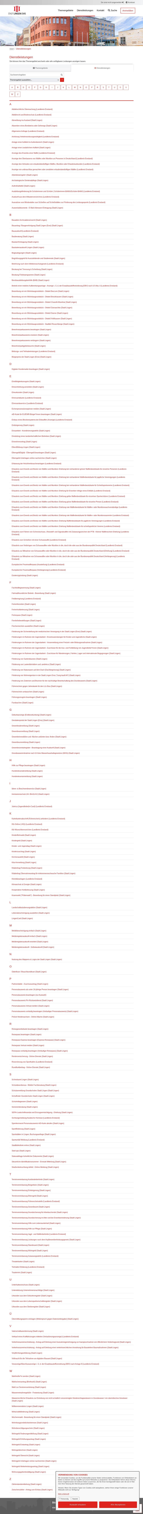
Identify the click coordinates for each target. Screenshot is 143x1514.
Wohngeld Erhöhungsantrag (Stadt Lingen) (29, 1439)
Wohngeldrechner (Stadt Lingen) (25, 1450)
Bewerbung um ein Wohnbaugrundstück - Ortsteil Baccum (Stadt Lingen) (40, 291)
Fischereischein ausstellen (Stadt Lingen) (28, 626)
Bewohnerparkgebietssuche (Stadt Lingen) (29, 346)
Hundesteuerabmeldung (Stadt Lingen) (27, 771)
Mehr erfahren (63, 1494)
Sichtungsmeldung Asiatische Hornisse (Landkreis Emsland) (36, 1118)
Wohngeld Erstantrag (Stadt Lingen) (26, 1445)
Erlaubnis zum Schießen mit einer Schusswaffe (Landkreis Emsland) (39, 540)
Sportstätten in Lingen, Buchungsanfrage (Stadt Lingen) (34, 1134)
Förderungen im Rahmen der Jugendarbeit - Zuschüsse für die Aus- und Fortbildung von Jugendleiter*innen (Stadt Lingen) (60, 648)
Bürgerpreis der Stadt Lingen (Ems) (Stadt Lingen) (31, 357)
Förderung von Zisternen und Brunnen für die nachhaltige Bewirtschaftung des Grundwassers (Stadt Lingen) (54, 681)
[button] (112, 10)
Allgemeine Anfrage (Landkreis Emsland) (28, 131)
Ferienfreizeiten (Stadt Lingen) (24, 604)
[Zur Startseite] (17, 11)
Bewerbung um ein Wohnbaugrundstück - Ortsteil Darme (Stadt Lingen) (40, 313)
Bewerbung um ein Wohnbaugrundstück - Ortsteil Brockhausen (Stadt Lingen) (42, 297)
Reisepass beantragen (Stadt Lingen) (26, 1034)
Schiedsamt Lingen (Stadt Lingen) (25, 1080)
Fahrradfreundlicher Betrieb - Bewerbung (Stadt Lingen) (34, 593)
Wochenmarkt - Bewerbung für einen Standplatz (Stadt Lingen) (36, 1417)
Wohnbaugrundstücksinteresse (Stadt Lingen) (30, 1423)
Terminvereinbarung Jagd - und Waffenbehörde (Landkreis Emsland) (39, 1234)
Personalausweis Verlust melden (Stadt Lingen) (30, 1006)
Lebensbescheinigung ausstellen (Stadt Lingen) (31, 913)
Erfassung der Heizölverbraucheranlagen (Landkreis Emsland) (36, 463)
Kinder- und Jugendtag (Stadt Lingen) (26, 846)
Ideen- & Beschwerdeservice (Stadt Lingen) (29, 789)
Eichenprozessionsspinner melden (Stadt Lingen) (31, 409)
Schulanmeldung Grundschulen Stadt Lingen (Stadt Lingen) (35, 1090)
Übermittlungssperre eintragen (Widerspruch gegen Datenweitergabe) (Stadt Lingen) (45, 1319)
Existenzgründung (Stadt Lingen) (25, 575)
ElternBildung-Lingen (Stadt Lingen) (26, 447)
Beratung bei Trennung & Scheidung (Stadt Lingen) (32, 269)
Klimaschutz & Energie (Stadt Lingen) (26, 884)
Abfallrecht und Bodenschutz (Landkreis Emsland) (31, 115)
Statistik (75, 1499)
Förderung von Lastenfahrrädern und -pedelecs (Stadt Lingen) (36, 664)
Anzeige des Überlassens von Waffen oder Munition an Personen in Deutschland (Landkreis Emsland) (52, 158)
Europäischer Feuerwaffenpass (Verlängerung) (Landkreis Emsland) (39, 570)
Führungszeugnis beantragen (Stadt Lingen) (29, 697)
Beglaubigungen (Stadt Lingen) (24, 253)
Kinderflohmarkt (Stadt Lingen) (24, 835)
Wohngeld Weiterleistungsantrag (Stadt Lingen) (30, 1466)
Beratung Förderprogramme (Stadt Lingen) (28, 275)
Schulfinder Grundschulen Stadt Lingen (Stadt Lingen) (33, 1096)
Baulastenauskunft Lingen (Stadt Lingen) (28, 247)
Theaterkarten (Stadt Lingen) (23, 1261)
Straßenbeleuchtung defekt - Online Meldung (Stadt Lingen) (35, 1167)
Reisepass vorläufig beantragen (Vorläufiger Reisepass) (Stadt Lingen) (40, 1051)
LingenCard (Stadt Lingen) (22, 918)
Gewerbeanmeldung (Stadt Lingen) (26, 731)
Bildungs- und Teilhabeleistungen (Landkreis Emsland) (33, 351)
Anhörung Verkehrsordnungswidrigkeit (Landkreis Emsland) (35, 137)
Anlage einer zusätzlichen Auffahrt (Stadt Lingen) (31, 148)
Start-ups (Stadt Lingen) (21, 1151)
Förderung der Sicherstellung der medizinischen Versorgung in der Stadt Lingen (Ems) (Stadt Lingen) (52, 631)
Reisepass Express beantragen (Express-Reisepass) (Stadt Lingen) (38, 1040)
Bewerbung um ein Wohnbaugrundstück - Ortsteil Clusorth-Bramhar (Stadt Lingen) (44, 302)
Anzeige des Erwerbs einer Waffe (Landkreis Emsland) (33, 153)
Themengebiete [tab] (41, 68)
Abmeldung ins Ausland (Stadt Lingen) (27, 120)
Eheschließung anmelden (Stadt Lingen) (28, 387)
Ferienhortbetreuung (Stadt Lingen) (26, 610)
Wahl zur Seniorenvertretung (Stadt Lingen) (29, 1387)
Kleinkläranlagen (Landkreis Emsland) (27, 879)
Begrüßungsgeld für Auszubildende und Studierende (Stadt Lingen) (38, 258)
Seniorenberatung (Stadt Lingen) (25, 1107)
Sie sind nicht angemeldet (111, 2)
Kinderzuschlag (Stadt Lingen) (24, 851)
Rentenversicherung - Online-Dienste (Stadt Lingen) (32, 1056)
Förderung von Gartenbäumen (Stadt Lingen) (29, 659)
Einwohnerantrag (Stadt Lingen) (24, 442)
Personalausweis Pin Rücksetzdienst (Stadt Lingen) (32, 1000)
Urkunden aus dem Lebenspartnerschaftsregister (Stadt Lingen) (37, 1301)
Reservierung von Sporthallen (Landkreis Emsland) (32, 1062)
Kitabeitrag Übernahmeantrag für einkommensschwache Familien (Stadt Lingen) (43, 873)
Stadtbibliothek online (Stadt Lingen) (26, 1145)
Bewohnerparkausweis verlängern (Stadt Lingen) (31, 340)
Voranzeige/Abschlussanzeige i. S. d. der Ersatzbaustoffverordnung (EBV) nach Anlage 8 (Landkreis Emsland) (55, 1364)
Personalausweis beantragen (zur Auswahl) (29, 995)
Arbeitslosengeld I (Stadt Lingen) (25, 175)
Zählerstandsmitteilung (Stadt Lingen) (26, 1484)
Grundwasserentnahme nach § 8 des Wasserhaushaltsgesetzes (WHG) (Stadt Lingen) (46, 753)
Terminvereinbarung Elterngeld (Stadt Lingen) (30, 1196)
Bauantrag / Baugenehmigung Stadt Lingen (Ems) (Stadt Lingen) (37, 225)
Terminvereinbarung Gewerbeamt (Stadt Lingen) (31, 1207)
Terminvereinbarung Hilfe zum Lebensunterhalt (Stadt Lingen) (36, 1223)
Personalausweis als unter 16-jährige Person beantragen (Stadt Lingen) (40, 989)
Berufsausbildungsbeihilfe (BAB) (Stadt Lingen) (30, 280)
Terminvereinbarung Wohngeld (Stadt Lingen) (30, 1251)
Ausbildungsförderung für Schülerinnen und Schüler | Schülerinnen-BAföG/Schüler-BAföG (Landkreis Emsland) (56, 191)
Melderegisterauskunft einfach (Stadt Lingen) (29, 936)
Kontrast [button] (131, 2)
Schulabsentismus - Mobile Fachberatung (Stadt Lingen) (34, 1085)
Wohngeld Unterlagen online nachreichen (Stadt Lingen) (34, 1461)
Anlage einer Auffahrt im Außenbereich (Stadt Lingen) (33, 142)
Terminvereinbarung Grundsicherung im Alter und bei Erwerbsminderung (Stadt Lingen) (46, 1218)
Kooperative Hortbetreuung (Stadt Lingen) (28, 890)
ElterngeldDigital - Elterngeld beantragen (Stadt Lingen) (34, 453)
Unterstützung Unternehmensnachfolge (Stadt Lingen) (33, 1290)
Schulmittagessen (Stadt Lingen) (25, 1101)
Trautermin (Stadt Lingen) (22, 1272)
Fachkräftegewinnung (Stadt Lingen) (26, 588)
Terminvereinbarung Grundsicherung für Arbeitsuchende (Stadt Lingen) (40, 1212)
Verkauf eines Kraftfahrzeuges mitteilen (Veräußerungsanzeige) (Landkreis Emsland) (45, 1337)
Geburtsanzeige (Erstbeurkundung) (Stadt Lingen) (31, 715)
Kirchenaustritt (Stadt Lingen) (23, 857)
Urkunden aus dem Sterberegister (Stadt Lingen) (31, 1307)
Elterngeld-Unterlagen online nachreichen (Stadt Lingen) (34, 458)
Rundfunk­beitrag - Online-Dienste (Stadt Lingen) (31, 1067)
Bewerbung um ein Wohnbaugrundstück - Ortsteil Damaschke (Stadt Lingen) (42, 308)
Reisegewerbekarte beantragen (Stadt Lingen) (30, 1029)
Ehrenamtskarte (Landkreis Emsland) (26, 398)
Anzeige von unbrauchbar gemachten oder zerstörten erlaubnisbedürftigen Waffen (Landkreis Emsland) (52, 169)
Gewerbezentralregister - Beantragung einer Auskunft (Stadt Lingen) (38, 748)
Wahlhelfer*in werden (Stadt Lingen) (26, 1376)
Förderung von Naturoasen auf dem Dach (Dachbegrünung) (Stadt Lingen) (41, 670)
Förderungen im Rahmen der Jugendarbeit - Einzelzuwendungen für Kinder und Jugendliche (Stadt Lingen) (54, 637)
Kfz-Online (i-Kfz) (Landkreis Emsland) (27, 824)
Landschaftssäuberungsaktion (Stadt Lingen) (29, 907)
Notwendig (65, 1499)
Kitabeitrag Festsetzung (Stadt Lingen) (27, 868)
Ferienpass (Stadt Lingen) (22, 615)
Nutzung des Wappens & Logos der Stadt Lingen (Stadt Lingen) (37, 959)
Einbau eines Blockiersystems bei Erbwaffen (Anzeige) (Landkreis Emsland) (42, 420)
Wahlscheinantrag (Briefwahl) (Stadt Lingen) (29, 1382)
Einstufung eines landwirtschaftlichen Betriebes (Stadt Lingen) (36, 436)
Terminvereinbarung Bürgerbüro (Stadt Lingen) (30, 1185)
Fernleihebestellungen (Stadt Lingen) (26, 621)
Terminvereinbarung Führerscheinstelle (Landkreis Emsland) (36, 1201)
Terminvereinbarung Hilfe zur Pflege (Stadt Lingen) (32, 1229)
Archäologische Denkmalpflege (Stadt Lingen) (30, 180)
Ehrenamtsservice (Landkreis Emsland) (27, 403)
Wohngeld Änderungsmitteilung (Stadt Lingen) (30, 1434)
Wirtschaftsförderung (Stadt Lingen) (26, 1412)
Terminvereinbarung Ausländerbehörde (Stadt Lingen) (33, 1179)
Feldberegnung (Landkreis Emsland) (26, 599)
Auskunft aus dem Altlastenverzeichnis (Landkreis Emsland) (35, 197)
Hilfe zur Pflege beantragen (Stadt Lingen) (28, 765)
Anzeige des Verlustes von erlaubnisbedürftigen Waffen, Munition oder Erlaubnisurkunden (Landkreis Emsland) (56, 164)
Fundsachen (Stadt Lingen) (22, 703)
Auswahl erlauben (78, 1505)
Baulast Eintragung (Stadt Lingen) (25, 242)
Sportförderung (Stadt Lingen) (23, 1129)
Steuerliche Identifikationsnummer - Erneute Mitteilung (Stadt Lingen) (39, 1162)
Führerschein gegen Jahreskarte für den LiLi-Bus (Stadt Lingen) (37, 686)
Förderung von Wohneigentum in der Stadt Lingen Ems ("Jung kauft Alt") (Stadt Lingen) (46, 675)
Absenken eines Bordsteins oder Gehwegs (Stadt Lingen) (34, 126)
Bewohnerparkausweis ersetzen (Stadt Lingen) (30, 335)
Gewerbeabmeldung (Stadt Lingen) (26, 726)
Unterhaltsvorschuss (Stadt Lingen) (26, 1285)
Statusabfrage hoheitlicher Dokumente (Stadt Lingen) (33, 1156)
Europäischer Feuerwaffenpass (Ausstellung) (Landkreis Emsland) (38, 564)
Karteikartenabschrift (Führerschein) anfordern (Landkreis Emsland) (38, 819)
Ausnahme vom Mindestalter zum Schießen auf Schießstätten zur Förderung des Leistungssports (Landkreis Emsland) (58, 202)
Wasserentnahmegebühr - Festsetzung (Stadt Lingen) (33, 1393)
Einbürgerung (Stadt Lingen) (23, 425)
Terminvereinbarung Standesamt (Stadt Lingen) (30, 1245)
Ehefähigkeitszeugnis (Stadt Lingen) (26, 381)
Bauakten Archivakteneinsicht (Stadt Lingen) (29, 220)
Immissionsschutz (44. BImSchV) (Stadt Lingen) (30, 794)
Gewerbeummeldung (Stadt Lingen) (26, 742)
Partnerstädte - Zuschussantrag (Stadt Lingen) (30, 984)
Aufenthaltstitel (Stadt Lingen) (23, 186)
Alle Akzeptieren (118, 1505)
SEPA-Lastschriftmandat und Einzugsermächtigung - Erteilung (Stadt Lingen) (42, 1112)
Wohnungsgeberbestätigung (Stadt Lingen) (29, 1472)
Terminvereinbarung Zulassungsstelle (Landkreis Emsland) (35, 1256)
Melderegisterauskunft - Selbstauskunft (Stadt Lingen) (33, 947)
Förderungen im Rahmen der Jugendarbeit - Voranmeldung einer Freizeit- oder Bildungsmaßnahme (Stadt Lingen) (57, 642)
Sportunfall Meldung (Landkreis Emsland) (28, 1140)
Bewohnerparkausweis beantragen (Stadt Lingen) (31, 329)
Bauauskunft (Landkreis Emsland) (25, 231)
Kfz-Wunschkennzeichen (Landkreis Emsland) (30, 830)
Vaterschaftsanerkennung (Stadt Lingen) (28, 1331)
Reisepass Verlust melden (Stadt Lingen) (28, 1045)
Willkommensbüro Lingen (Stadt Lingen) (28, 1406)
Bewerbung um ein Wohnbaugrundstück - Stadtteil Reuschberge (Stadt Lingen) (43, 324)
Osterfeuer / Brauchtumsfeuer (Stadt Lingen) (29, 972)
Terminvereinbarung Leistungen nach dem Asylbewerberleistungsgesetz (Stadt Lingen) (46, 1240)
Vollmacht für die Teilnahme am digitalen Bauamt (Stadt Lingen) (37, 1358)
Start (11, 49)
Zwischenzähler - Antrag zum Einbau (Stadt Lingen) (32, 1490)
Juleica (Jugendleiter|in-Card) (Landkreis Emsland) (32, 806)
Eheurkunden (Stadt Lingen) (23, 392)
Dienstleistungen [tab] (103, 68)
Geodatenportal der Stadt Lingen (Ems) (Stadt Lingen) (33, 720)
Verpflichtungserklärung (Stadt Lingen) (27, 1353)
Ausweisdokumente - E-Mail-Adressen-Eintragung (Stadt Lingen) (37, 208)
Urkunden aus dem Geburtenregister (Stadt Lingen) (32, 1296)
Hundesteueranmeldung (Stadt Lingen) (27, 776)
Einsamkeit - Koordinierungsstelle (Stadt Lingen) (31, 431)
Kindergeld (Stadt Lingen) (22, 841)
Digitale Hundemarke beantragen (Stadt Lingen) (31, 369)
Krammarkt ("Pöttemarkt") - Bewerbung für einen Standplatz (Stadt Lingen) (41, 895)
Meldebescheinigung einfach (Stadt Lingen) (29, 931)
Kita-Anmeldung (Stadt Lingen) (24, 862)
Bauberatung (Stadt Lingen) (23, 236)
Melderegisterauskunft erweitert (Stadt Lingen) (30, 942)
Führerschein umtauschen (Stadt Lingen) (28, 692)
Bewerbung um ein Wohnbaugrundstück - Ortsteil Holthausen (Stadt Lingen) (42, 319)
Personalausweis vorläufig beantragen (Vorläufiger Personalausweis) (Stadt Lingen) (45, 1011)
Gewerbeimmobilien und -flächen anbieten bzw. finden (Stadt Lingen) (39, 737)
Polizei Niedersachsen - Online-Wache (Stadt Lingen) (33, 1017)
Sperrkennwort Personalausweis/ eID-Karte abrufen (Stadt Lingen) (38, 1123)
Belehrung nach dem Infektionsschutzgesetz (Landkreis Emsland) (38, 264)
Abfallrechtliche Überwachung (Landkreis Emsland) (32, 109)
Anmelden (127, 10)
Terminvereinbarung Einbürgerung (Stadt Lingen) (31, 1190)
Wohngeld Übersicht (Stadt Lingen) (26, 1455)
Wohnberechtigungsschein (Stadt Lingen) (28, 1428)
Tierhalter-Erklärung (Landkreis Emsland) (28, 1267)
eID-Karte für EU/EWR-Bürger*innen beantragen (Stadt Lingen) (37, 414)
